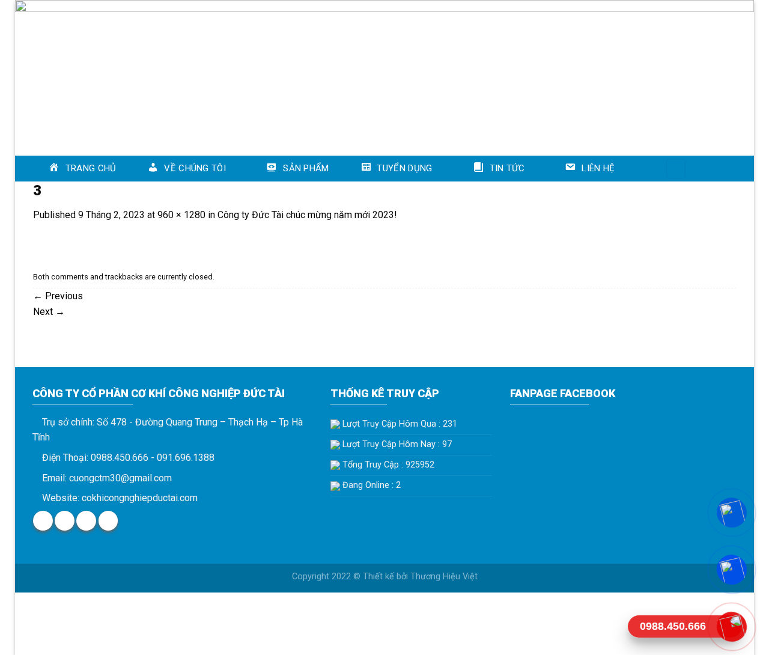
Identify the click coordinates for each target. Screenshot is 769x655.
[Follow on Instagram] (64, 521)
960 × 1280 (181, 215)
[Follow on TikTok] (86, 521)
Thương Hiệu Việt (444, 576)
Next (49, 311)
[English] (706, 166)
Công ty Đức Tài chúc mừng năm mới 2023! (307, 215)
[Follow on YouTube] (108, 521)
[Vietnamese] (721, 166)
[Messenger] (731, 512)
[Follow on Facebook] (43, 521)
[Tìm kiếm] (675, 168)
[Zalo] (731, 569)
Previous (58, 296)
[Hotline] (731, 626)
